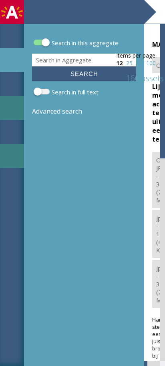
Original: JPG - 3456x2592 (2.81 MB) (158, 180)
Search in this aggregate (85, 43)
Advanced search (57, 111)
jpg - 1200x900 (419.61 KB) (158, 234)
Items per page (135, 55)
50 (139, 63)
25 (129, 63)
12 (119, 63)
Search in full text (75, 92)
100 (151, 63)
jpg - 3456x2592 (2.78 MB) (158, 284)
